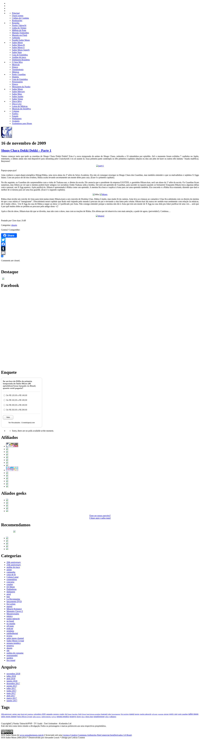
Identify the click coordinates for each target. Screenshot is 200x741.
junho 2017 (11, 691)
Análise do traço (19, 57)
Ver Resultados (14, 423)
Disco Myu (17, 101)
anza (18, 714)
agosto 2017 (12, 686)
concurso (10, 582)
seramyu (10, 645)
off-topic (10, 626)
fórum (84, 714)
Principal (16, 13)
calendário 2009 (40, 714)
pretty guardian (183, 714)
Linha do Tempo (19, 28)
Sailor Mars (17, 94)
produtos (10, 631)
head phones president (94, 714)
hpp (8, 596)
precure (166, 714)
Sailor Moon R (18, 45)
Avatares (15, 121)
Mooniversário (13, 614)
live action (11, 604)
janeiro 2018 (12, 681)
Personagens (17, 82)
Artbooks (16, 37)
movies (137, 714)
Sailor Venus (17, 99)
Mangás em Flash (19, 35)
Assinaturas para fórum (22, 123)
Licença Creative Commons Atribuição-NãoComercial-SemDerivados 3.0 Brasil (97, 735)
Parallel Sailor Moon (21, 40)
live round (11, 660)
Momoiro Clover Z (15, 611)
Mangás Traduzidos (20, 33)
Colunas (15, 111)
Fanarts (15, 116)
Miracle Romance (14, 609)
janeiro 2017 (12, 700)
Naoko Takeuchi (19, 25)
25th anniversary (14, 565)
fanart (70, 714)
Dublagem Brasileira (21, 60)
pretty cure (173, 714)
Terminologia (17, 69)
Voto (8, 417)
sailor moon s (46, 717)
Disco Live (16, 104)
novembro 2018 (13, 674)
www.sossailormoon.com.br (32, 735)
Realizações (17, 20)
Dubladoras (11, 589)
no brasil (10, 621)
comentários (12, 579)
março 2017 (12, 698)
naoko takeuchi (13, 619)
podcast (10, 628)
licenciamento (116, 714)
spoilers (10, 658)
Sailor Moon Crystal (15, 641)
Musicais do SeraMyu (21, 109)
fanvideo (75, 714)
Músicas (15, 72)
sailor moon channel (15, 638)
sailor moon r (37, 716)
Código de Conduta (20, 18)
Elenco (15, 67)
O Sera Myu (17, 62)
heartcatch (104, 714)
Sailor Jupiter (17, 96)
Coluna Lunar (13, 577)
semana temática (14, 643)
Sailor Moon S (18, 47)
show (83, 716)
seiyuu (54, 716)
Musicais (16, 64)
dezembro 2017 (13, 683)
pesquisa (160, 714)
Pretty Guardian (19, 74)
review (9, 636)
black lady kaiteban (27, 714)
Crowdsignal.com (28, 423)
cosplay (10, 584)
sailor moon (193, 714)
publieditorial (12, 633)
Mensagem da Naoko (21, 87)
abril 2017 (11, 696)
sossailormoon (99, 717)
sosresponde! (12, 655)
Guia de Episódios (20, 55)
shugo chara (89, 717)
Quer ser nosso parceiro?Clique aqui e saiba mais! (100, 516)
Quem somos (17, 15)
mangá (9, 606)
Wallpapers (16, 118)
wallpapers (112, 717)
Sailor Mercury (18, 91)
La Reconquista (13, 599)
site (8, 650)
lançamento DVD (14, 601)
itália (109, 714)
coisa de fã (11, 574)
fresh (79, 714)
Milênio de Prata (19, 30)
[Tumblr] (100, 248)
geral (9, 594)
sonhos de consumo (15, 653)
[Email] (100, 253)
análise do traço (13, 567)
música (10, 616)
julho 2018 (11, 676)
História (15, 77)
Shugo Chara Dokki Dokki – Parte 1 (26, 150)
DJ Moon (11, 587)
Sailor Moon (17, 42)
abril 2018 (11, 678)
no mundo (11, 623)
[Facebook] (100, 244)
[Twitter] (100, 240)
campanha (11, 572)
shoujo (14, 225)
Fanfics (15, 113)
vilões (107, 716)
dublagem (11, 592)
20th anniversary (14, 562)
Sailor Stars (17, 52)
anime (9, 569)
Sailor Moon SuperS (21, 50)
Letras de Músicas (19, 106)
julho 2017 (11, 688)
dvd (66, 714)
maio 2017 (11, 693)
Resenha (15, 23)
